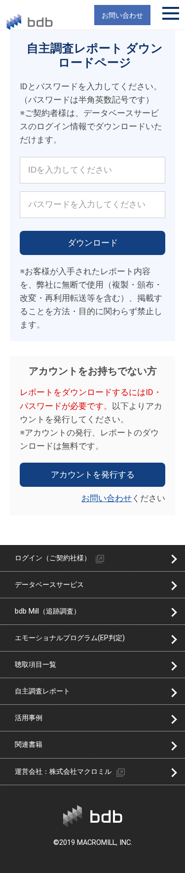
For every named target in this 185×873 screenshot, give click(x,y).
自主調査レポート (42, 691)
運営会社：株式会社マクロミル (63, 771)
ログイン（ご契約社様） (53, 558)
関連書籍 (28, 744)
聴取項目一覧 (35, 664)
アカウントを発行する (93, 474)
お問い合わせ (106, 498)
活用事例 (28, 718)
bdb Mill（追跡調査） (47, 611)
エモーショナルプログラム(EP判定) (70, 638)
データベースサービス (49, 585)
